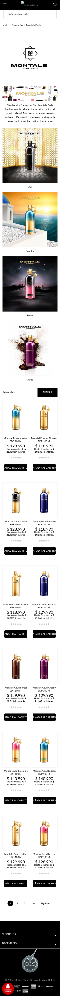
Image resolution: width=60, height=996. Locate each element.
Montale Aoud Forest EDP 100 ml (16, 689)
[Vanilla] (30, 218)
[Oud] (30, 154)
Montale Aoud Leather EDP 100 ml (16, 855)
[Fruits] (30, 283)
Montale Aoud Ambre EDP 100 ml (44, 523)
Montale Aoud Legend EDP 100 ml (44, 855)
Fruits (30, 315)
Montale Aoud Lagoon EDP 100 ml (44, 772)
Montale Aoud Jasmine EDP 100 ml (16, 772)
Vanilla (30, 251)
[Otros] (30, 347)
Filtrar (47, 392)
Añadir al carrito (15, 467)
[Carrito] (55, 5)
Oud (30, 186)
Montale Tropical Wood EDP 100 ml (16, 440)
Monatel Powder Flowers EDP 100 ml (44, 440)
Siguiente (47, 903)
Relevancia (9, 392)
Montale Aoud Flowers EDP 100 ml (44, 606)
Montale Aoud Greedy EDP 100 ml (44, 689)
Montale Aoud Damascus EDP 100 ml (16, 606)
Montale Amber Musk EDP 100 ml (16, 523)
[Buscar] (54, 14)
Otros (30, 379)
